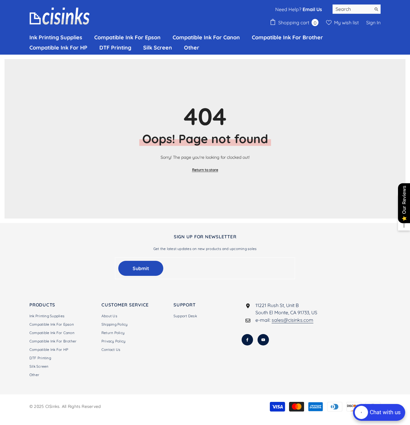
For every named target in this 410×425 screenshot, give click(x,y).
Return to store (205, 169)
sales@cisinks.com (292, 320)
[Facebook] (247, 339)
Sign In (373, 23)
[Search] (357, 9)
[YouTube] (263, 339)
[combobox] (352, 9)
